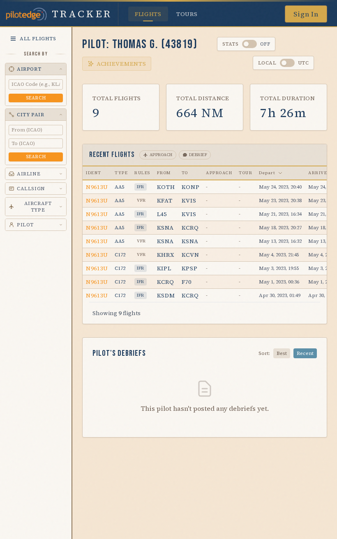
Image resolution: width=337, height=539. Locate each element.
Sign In (306, 13)
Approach (161, 154)
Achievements (121, 64)
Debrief (198, 154)
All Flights (38, 38)
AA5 (120, 187)
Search (36, 98)
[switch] (249, 44)
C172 (120, 254)
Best (282, 353)
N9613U (97, 187)
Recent (305, 353)
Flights (148, 14)
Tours (187, 14)
